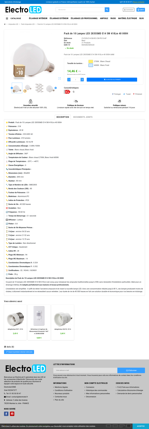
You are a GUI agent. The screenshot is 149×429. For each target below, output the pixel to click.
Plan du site (59, 400)
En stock (67, 43)
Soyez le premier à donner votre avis (19, 352)
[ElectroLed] (23, 10)
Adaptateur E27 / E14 (15, 329)
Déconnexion (91, 397)
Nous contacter (138, 2)
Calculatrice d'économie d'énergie (130, 390)
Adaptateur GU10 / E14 (62, 329)
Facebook (6, 414)
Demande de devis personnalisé (129, 393)
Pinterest (138, 94)
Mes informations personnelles (98, 393)
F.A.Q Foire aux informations (128, 387)
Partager (117, 94)
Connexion (90, 387)
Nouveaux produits (62, 393)
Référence (68, 38)
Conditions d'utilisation (63, 390)
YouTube (12, 414)
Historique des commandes (96, 390)
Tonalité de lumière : (75, 63)
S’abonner (132, 370)
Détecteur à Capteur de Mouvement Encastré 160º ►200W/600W (38, 331)
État (65, 40)
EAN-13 (67, 45)
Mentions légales (61, 387)
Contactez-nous (61, 397)
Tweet (128, 94)
